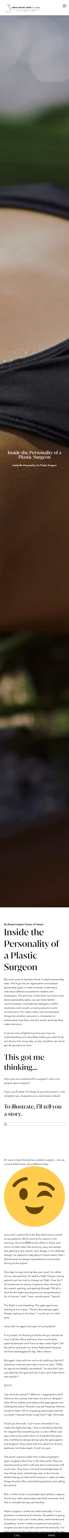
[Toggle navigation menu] (64, 5)
